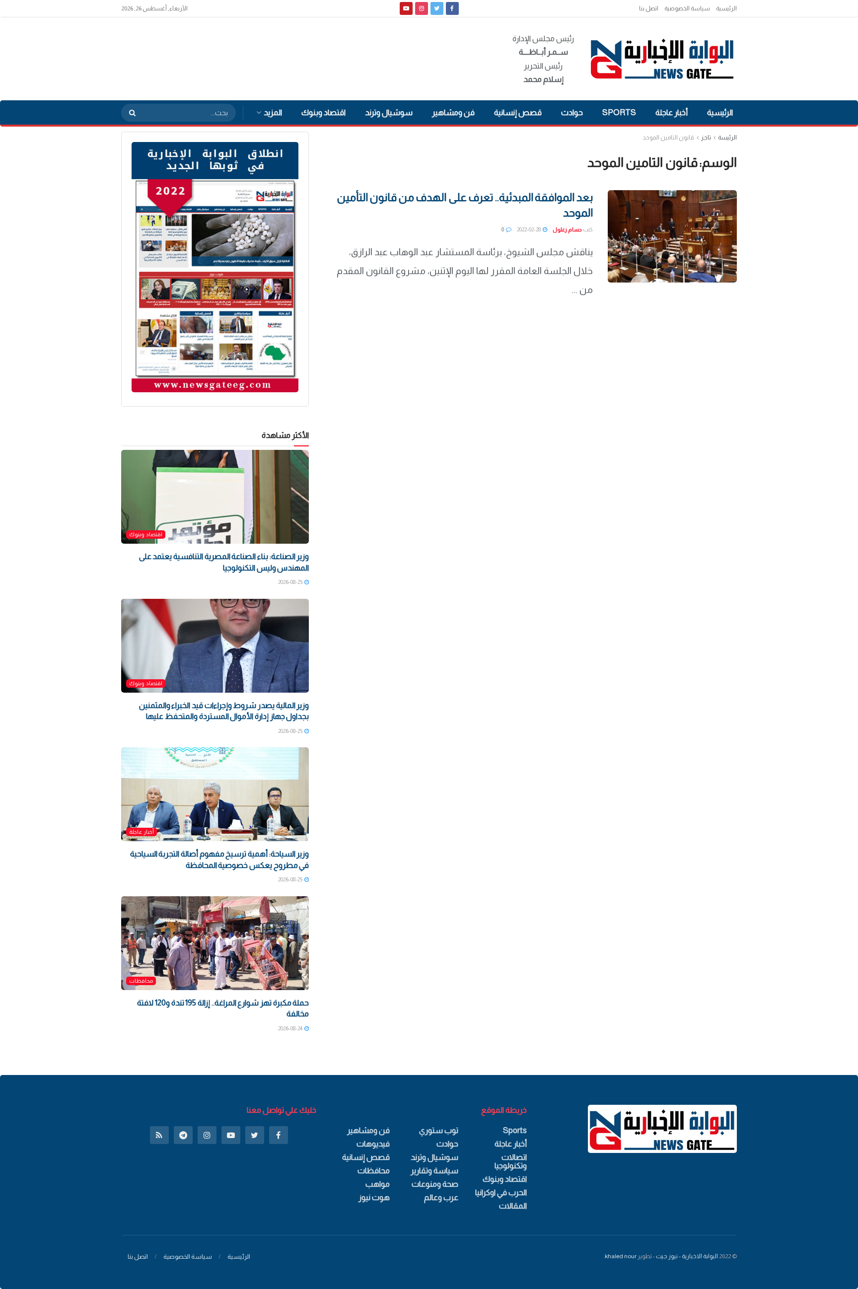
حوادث (572, 112)
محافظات (141, 981)
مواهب (377, 1184)
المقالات (513, 1206)
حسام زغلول (567, 229)
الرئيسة (727, 137)
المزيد (273, 112)
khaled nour (621, 1256)
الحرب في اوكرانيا (501, 1192)
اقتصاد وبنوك (323, 112)
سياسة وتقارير (434, 1170)
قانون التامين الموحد (668, 137)
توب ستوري (438, 1130)
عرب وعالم (441, 1197)
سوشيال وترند (389, 112)
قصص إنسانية (518, 112)
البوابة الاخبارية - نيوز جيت (687, 1256)
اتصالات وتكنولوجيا (511, 1161)
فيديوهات (373, 1144)
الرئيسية (726, 8)
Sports (619, 112)
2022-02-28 (529, 229)
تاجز (706, 137)
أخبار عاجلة (671, 112)
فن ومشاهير (453, 112)
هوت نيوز (374, 1197)
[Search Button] (129, 113)
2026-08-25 (290, 582)
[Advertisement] (302, 57)
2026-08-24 (290, 1028)
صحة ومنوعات (435, 1184)
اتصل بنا (648, 8)
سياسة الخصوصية (687, 8)
